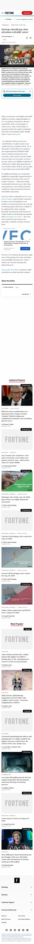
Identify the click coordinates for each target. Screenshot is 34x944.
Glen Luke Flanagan (10, 505)
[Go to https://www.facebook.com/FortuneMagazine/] (7, 930)
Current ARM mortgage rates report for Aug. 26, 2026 (16, 574)
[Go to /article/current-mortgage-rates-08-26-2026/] (17, 481)
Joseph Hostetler (9, 616)
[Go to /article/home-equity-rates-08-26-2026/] (17, 594)
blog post (16, 134)
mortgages (22, 494)
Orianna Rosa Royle (9, 466)
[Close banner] (30, 91)
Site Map (4, 922)
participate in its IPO (14, 217)
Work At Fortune (6, 919)
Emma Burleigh (8, 865)
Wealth (13, 452)
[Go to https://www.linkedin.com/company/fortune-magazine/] (15, 930)
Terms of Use (11, 935)
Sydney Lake (7, 665)
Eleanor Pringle (8, 424)
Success (5, 452)
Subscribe (27, 13)
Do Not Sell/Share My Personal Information (15, 936)
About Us (4, 916)
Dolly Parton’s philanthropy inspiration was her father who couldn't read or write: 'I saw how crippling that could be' (15, 699)
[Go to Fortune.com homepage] (9, 13)
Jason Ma (6, 747)
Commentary (6, 774)
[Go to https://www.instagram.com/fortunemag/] (19, 930)
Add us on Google (17, 95)
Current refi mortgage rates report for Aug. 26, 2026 (17, 537)
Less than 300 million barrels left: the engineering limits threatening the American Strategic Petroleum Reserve (16, 781)
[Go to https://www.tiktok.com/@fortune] (23, 930)
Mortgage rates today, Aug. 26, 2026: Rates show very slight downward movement (16, 499)
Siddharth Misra (8, 788)
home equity (23, 607)
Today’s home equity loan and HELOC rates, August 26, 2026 (16, 611)
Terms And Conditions (24, 919)
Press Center (21, 916)
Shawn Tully (17, 747)
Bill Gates (15, 408)
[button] (8, 37)
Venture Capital (18, 25)
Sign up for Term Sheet (10, 270)
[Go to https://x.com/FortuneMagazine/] (11, 930)
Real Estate (22, 533)
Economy (5, 408)
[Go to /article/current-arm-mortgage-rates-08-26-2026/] (17, 557)
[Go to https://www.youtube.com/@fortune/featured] (27, 930)
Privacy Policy (17, 935)
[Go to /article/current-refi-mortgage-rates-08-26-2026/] (17, 520)
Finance (5, 25)
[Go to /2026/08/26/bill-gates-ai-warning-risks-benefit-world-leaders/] (17, 395)
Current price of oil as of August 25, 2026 (15, 819)
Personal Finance (9, 494)
